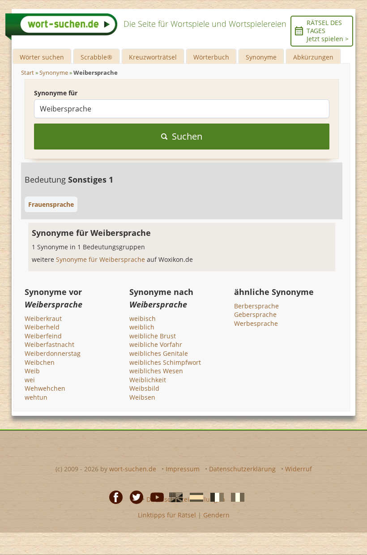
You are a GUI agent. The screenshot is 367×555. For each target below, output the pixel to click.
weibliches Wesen (156, 371)
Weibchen (40, 362)
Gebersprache (255, 314)
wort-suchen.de (132, 469)
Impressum (183, 469)
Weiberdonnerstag (53, 353)
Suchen (187, 136)
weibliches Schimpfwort (165, 362)
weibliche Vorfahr (155, 344)
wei (30, 380)
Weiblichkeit (147, 380)
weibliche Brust (152, 336)
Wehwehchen (45, 388)
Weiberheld (42, 327)
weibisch (142, 318)
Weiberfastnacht (49, 344)
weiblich (141, 327)
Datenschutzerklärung (242, 469)
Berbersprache (256, 306)
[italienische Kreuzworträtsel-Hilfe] (235, 496)
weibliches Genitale (158, 353)
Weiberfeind (43, 336)
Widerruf (298, 469)
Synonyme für (55, 93)
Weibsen (142, 397)
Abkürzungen (313, 57)
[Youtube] (154, 496)
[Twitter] (133, 496)
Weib (32, 371)
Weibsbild (144, 388)
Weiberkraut (43, 318)
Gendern (216, 515)
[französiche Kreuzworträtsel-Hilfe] (214, 496)
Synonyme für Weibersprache (101, 259)
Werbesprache (256, 323)
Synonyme (261, 57)
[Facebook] (113, 496)
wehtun (36, 397)
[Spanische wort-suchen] (193, 496)
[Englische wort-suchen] (173, 496)
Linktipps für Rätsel (167, 515)
